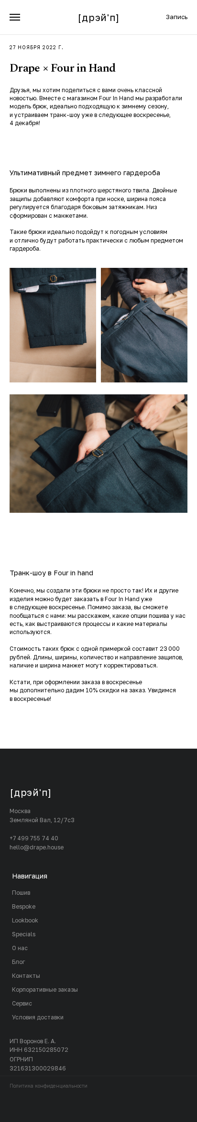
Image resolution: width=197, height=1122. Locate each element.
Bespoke (23, 906)
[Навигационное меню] (15, 17)
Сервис (22, 1003)
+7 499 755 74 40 (34, 838)
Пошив (21, 892)
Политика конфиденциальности (49, 1086)
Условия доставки (38, 1017)
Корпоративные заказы (45, 989)
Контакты (26, 975)
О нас (20, 948)
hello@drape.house (37, 847)
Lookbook (25, 920)
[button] (176, 17)
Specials (23, 934)
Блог (18, 961)
